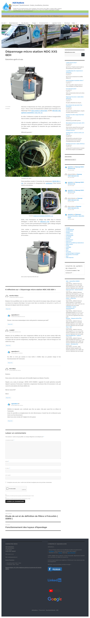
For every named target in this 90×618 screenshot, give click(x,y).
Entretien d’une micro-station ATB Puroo (75, 143)
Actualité (68, 228)
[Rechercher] (83, 54)
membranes (49, 183)
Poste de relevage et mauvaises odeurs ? (75, 80)
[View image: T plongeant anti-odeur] (41, 156)
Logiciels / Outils (56, 23)
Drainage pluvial (69, 235)
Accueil (3, 23)
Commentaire (9, 440)
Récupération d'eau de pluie (72, 254)
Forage (34, 23)
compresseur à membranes (33, 211)
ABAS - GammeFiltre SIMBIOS (73, 281)
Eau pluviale (68, 237)
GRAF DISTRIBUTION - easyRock (73, 335)
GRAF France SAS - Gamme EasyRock (74, 289)
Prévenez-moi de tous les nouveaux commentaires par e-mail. (19, 495)
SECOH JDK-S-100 (49, 216)
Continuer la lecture (70, 130)
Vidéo (73, 23)
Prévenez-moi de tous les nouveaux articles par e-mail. (17, 498)
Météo (67, 248)
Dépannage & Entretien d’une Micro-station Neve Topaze (76, 216)
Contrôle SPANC (69, 234)
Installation (51, 551)
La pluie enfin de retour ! (71, 62)
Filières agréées (69, 244)
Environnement (43, 23)
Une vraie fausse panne (71, 88)
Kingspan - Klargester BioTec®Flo (74, 318)
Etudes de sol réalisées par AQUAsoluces (75, 242)
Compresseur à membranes (39, 216)
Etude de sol (68, 241)
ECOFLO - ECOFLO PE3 (71, 298)
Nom (7, 461)
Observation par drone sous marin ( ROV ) (75, 123)
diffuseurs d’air (44, 221)
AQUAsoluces (18, 3)
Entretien (7, 108)
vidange (60, 552)
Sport (67, 256)
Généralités (68, 247)
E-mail (7, 468)
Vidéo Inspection (70, 257)
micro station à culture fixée (39, 110)
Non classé (68, 251)
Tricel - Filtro (69, 327)
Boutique (67, 23)
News (67, 250)
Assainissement (13, 23)
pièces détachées (71, 552)
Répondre (8, 308)
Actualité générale (70, 229)
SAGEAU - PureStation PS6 (72, 344)
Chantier (68, 232)
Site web (7, 475)
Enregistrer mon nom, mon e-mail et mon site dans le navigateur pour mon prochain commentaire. (29, 482)
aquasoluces (14, 403)
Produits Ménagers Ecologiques (73, 253)
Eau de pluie (24, 23)
